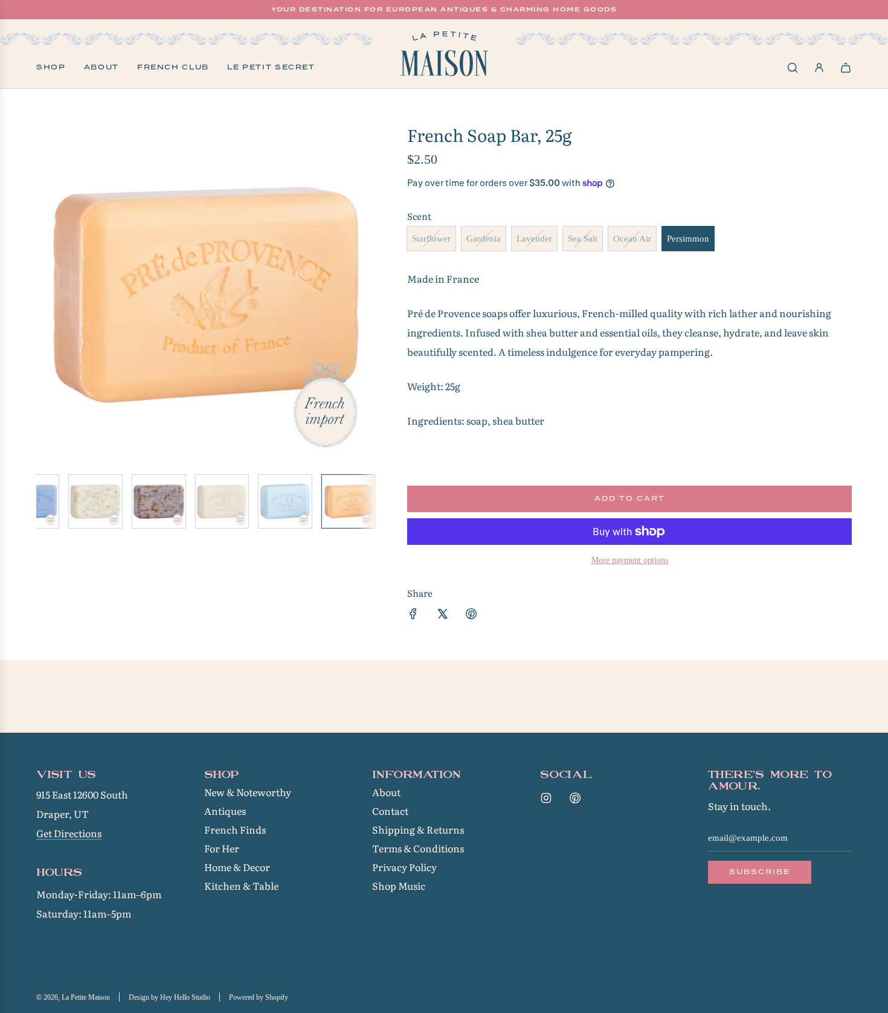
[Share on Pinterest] (471, 615)
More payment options (629, 560)
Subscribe (759, 871)
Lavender (534, 238)
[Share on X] (442, 615)
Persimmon (688, 238)
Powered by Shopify (258, 997)
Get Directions (68, 833)
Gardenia (483, 238)
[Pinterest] (575, 798)
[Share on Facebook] (413, 615)
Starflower (431, 238)
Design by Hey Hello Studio (169, 997)
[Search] (792, 67)
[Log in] (819, 67)
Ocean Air (632, 238)
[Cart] (845, 67)
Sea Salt (582, 238)
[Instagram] (546, 798)
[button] (46, 294)
